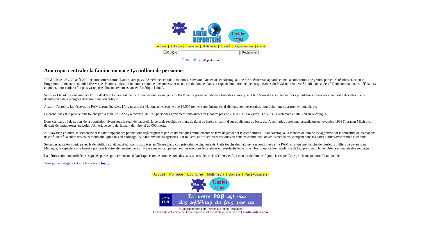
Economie (192, 46)
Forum (261, 46)
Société (225, 46)
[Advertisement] (210, 12)
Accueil (161, 46)
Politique (176, 46)
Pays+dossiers (243, 46)
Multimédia (209, 46)
